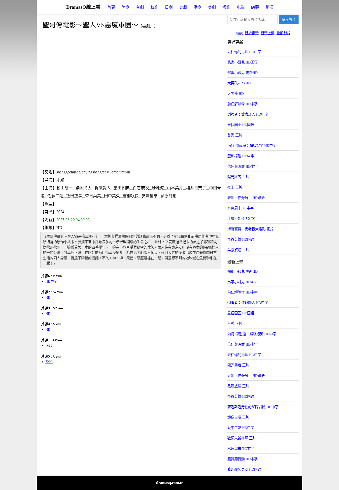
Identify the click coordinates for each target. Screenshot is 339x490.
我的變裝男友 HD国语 (244, 469)
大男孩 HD (235, 94)
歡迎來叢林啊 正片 (241, 438)
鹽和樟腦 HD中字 (240, 156)
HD (47, 297)
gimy (239, 33)
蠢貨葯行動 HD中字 (242, 459)
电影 (241, 7)
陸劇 (126, 7)
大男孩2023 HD (239, 83)
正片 (48, 346)
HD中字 (51, 281)
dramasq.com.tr (169, 483)
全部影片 (283, 33)
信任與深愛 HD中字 (242, 166)
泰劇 (183, 7)
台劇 (140, 7)
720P (49, 362)
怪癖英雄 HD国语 (240, 239)
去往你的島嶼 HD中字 (244, 52)
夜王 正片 (234, 187)
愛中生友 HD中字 (240, 428)
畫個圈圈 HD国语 (240, 125)
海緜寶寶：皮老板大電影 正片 (250, 229)
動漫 (269, 7)
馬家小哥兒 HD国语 (242, 62)
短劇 (226, 7)
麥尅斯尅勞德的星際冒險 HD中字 (252, 407)
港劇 (198, 7)
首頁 (111, 7)
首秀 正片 (234, 135)
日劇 (169, 7)
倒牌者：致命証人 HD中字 (247, 114)
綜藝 (255, 7)
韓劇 (154, 7)
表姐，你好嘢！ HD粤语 (246, 198)
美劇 (212, 7)
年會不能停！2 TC (241, 219)
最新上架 (267, 33)
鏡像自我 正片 (238, 417)
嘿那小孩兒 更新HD (242, 73)
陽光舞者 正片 (238, 177)
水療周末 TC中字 (240, 208)
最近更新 (252, 33)
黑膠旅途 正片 (238, 250)
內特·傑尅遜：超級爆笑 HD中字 (251, 146)
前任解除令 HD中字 (242, 104)
